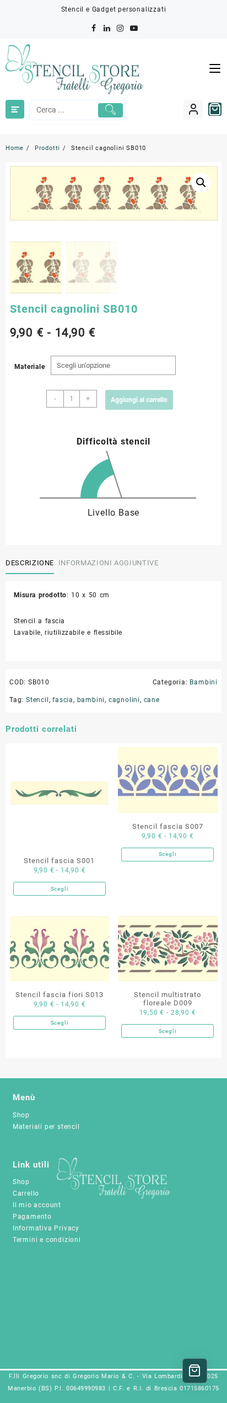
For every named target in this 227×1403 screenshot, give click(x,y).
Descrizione (30, 563)
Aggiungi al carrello (139, 400)
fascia (62, 700)
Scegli (60, 889)
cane (152, 700)
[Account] (193, 109)
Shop (21, 1115)
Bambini (204, 682)
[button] (201, 182)
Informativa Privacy (46, 1228)
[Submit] (110, 110)
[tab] (32, 563)
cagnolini (124, 700)
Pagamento (32, 1216)
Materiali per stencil (46, 1127)
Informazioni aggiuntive (108, 563)
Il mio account (37, 1205)
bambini (91, 700)
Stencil (37, 700)
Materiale (29, 367)
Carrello (26, 1193)
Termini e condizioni (47, 1240)
